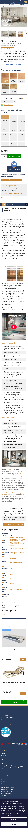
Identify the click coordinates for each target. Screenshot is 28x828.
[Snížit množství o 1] (6, 157)
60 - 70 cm (13, 589)
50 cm (12, 583)
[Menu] (25, 1)
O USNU (3, 759)
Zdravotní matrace (6, 785)
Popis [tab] (3, 204)
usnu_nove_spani (7, 720)
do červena (21, 564)
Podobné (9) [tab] (9, 204)
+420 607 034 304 (8, 717)
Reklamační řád (5, 769)
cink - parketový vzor (16, 557)
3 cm (11, 595)
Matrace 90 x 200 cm (6, 791)
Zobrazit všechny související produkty (14, 702)
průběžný (13, 558)
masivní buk (13, 552)
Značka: (9, 48)
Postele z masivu (15, 533)
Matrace (3, 778)
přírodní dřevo (14, 561)
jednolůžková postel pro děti (16, 541)
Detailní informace (6, 197)
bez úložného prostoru (16, 548)
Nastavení (14, 819)
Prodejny (3, 753)
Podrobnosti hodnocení (7, 47)
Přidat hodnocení (9, 615)
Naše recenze (4, 757)
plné (11, 574)
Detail (23, 659)
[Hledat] (17, 1)
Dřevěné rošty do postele (8, 787)
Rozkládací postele (6, 793)
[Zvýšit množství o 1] (6, 155)
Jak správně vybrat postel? (11, 180)
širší (11, 579)
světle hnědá (18, 562)
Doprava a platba (5, 763)
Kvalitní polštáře (5, 795)
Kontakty (3, 755)
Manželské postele (6, 781)
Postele (3, 780)
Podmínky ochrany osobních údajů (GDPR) (12, 767)
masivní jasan (14, 554)
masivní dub (21, 552)
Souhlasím (14, 824)
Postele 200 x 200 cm (7, 789)
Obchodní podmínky (6, 765)
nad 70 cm (20, 589)
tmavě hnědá (14, 564)
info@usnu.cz (18, 193)
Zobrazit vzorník (8, 104)
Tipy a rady (3, 761)
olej (11, 568)
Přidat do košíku (15, 156)
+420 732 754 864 (7, 193)
